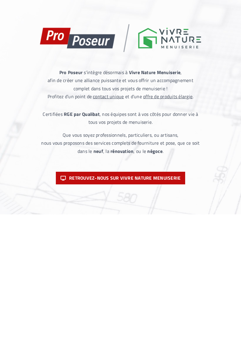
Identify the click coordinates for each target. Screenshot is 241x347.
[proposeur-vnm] (120, 26)
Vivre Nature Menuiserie (155, 72)
